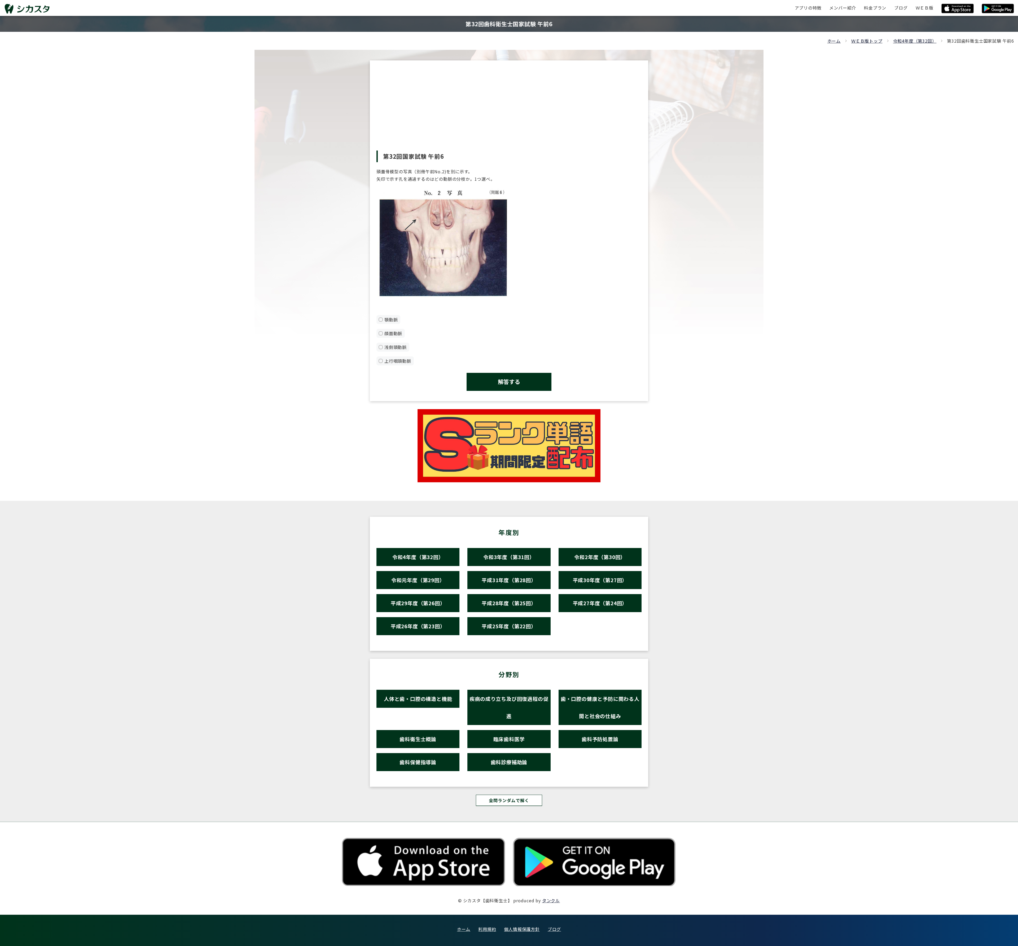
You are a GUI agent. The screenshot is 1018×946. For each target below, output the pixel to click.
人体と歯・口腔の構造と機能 (418, 698)
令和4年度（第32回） (915, 41)
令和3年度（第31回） (509, 556)
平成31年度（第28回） (509, 579)
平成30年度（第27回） (600, 579)
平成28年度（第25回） (509, 603)
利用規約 (487, 929)
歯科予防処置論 (600, 738)
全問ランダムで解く (509, 800)
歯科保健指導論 (418, 762)
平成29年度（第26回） (418, 603)
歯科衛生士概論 (418, 738)
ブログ (554, 929)
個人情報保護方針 (521, 929)
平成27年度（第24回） (600, 603)
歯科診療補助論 (509, 762)
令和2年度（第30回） (600, 556)
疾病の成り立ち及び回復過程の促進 (508, 707)
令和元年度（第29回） (418, 579)
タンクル (551, 900)
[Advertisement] (509, 111)
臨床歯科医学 (509, 738)
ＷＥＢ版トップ (867, 41)
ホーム (834, 41)
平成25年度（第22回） (509, 626)
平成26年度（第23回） (418, 626)
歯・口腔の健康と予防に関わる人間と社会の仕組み (600, 707)
